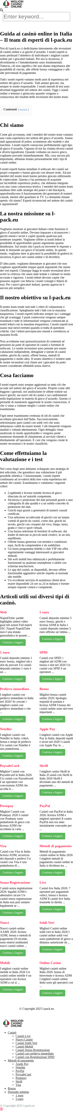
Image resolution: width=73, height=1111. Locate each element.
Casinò (12, 1032)
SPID (43, 652)
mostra (23, 109)
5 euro (44, 612)
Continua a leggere (13, 642)
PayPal (45, 806)
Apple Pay (47, 729)
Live (43, 882)
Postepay (6, 806)
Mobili (5, 963)
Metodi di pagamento (56, 846)
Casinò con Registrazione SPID (35, 1057)
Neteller (6, 729)
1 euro (5, 652)
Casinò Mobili (24, 1046)
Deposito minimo (18, 1092)
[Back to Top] (1, 1109)
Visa (3, 846)
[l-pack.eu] (13, 6)
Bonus (44, 689)
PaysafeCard (9, 766)
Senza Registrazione (15, 882)
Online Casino (50, 963)
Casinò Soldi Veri (26, 1043)
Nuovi (4, 923)
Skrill (44, 766)
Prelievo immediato (14, 689)
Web (3, 612)
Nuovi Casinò (24, 1039)
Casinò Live (23, 1036)
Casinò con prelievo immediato (35, 1053)
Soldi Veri (47, 923)
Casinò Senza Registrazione (33, 1050)
